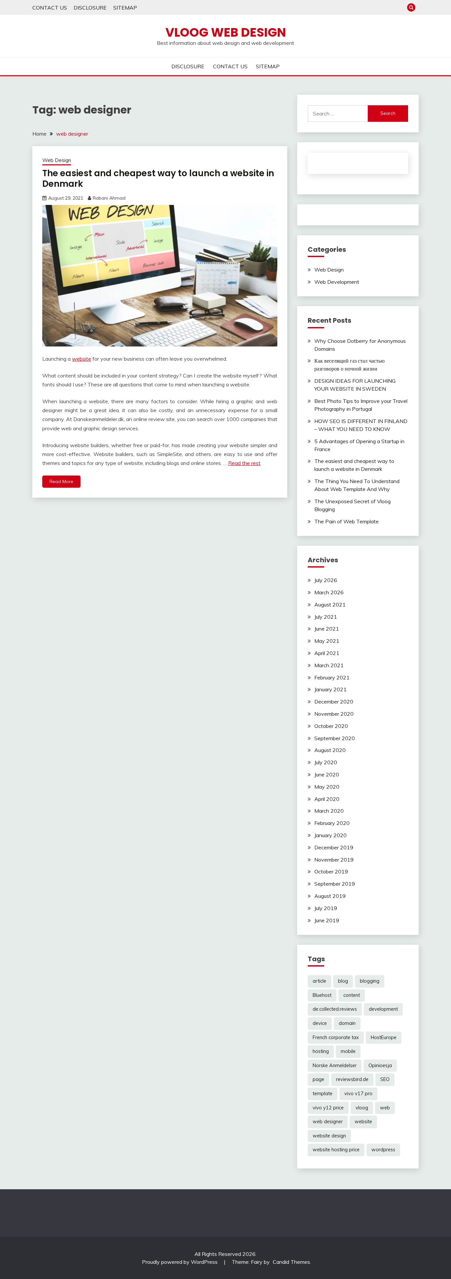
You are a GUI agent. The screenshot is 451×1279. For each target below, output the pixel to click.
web (385, 1108)
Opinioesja (380, 1065)
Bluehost (322, 995)
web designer (328, 1122)
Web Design (56, 160)
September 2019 (334, 883)
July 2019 (325, 908)
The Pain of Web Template (346, 521)
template (322, 1094)
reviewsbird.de (352, 1079)
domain (347, 1023)
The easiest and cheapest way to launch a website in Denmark (158, 178)
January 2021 (330, 689)
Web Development (336, 282)
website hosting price (336, 1150)
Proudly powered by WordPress (180, 1262)
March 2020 (329, 810)
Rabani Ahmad (109, 198)
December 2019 (333, 847)
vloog (362, 1108)
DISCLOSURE (90, 7)
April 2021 (326, 653)
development (383, 1009)
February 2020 (332, 823)
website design (329, 1136)
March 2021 (329, 665)
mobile (348, 1051)
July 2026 (325, 580)
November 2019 (334, 859)
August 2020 (330, 750)
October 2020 (331, 726)
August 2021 (330, 604)
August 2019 (330, 896)
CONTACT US (49, 7)
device (320, 1023)
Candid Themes (291, 1262)
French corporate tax (336, 1037)
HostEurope (384, 1037)
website (81, 358)
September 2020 (334, 738)
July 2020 (325, 762)
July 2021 (325, 616)
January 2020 (330, 835)
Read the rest (244, 463)
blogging (369, 981)
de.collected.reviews (335, 1009)
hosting (321, 1051)
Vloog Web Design (225, 32)
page (318, 1079)
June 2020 (326, 774)
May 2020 (326, 786)
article (319, 981)
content (351, 995)
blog (343, 981)
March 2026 (329, 592)
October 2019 (331, 871)
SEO (385, 1079)
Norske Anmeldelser (335, 1065)
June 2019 (326, 920)
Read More (61, 481)
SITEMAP (125, 7)
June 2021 (326, 628)
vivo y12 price (328, 1108)
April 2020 (326, 799)
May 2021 (326, 641)
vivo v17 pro (358, 1094)
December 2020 (333, 701)
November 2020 (334, 713)
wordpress (383, 1150)
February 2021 (332, 677)
